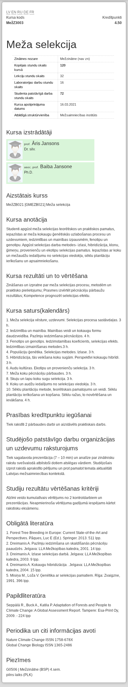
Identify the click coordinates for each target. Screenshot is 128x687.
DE (26, 12)
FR (31, 12)
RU (20, 12)
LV (8, 12)
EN (13, 12)
